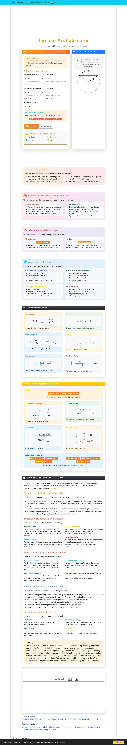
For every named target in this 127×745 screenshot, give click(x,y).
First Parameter (32, 74)
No (76, 679)
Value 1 (51, 74)
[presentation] (43, 321)
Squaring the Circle (48, 729)
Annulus (25, 727)
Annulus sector (36, 727)
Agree (119, 742)
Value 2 (51, 88)
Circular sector (79, 727)
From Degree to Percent (57, 719)
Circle (45, 727)
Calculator (30, 3)
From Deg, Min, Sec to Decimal (34, 719)
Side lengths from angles (88, 719)
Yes (69, 679)
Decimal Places (30, 102)
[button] (52, 2)
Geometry (38, 3)
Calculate (32, 126)
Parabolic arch (34, 729)
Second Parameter (33, 88)
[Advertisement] (63, 22)
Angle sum (72, 719)
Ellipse (24, 729)
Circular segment (93, 727)
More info (63, 742)
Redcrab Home (18, 2)
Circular (46, 3)
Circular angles (55, 727)
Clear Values (47, 126)
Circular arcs (67, 727)
